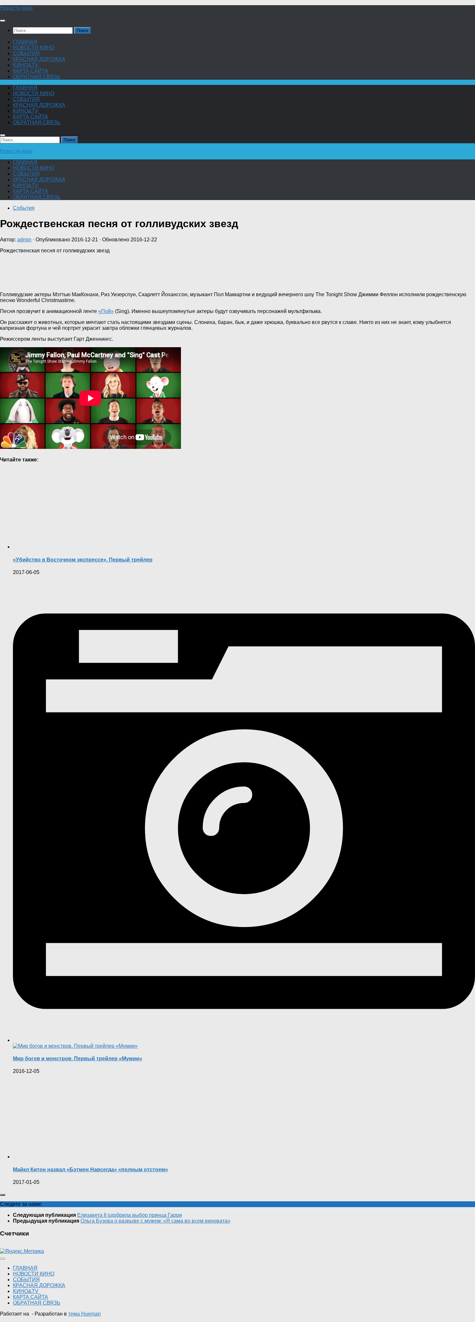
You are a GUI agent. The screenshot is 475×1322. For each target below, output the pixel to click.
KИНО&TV (25, 65)
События (24, 208)
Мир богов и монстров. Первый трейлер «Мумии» (77, 1058)
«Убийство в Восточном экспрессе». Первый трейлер (83, 559)
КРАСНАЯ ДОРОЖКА (39, 59)
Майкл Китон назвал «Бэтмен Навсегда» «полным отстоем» (90, 1169)
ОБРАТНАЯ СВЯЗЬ (36, 76)
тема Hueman (84, 1314)
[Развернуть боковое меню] (2, 1195)
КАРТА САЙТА (30, 71)
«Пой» (106, 311)
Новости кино (16, 8)
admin (24, 239)
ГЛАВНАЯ (25, 42)
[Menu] (2, 21)
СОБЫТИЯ (26, 53)
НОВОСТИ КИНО (33, 47)
